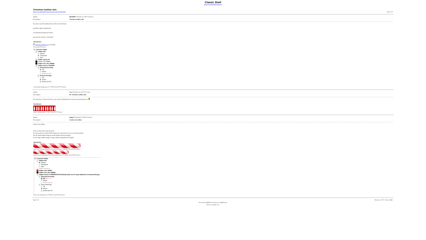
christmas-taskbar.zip (41, 45)
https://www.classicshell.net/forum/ (213, 4)
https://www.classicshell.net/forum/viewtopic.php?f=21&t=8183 (49, 11)
